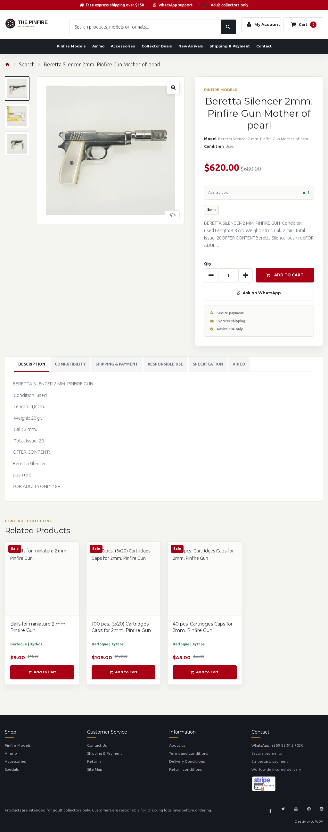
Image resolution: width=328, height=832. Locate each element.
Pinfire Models (71, 46)
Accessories (123, 46)
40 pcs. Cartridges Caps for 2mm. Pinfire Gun (203, 627)
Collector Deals (157, 46)
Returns (94, 761)
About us (177, 745)
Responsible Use (165, 364)
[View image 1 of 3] (17, 88)
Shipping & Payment (229, 46)
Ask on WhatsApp (262, 292)
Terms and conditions (188, 753)
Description (31, 364)
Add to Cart (288, 275)
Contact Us (97, 745)
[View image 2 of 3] (17, 116)
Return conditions (185, 769)
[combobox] (152, 27)
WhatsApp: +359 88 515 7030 (277, 745)
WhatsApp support (176, 5)
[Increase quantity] (246, 275)
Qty (207, 264)
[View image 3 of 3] (17, 143)
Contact (264, 46)
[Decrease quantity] (211, 275)
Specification (208, 364)
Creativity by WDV (308, 821)
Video (239, 364)
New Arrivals (190, 46)
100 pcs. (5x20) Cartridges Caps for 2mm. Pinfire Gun (121, 627)
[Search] (228, 27)
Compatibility (70, 364)
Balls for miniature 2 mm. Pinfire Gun (38, 627)
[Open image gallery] (110, 150)
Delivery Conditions (187, 761)
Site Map (94, 769)
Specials (12, 769)
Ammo (98, 46)
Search (27, 64)
